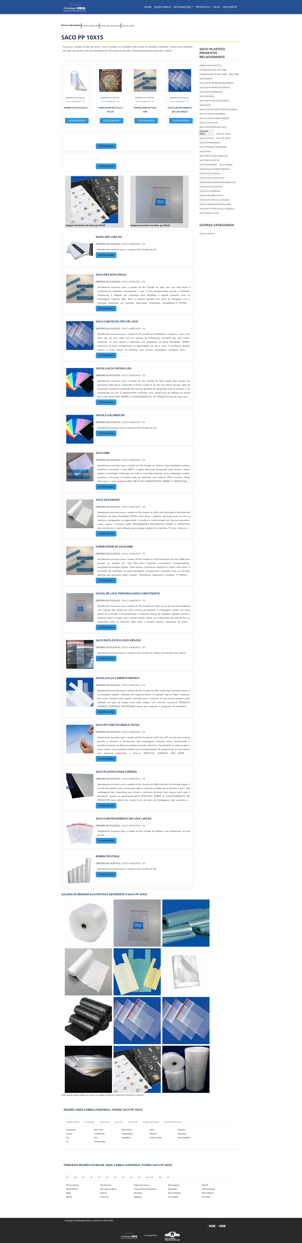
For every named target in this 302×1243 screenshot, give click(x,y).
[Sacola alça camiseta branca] (79, 704)
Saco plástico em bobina (212, 114)
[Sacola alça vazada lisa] (79, 394)
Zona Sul (119, 1122)
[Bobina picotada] (79, 882)
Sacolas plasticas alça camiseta (216, 209)
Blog (217, 7)
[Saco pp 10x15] (94, 199)
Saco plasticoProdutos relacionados (212, 53)
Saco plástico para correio (214, 118)
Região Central (72, 1122)
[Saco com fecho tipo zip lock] (79, 348)
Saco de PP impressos (211, 92)
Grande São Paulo (151, 1122)
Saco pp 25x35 (128, 26)
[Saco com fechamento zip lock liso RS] (79, 845)
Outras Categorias (216, 225)
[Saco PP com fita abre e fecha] (79, 751)
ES (83, 1177)
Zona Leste (133, 1122)
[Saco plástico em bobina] (88, 923)
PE (123, 1177)
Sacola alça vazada (209, 173)
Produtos (202, 7)
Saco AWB (234, 74)
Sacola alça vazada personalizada (217, 182)
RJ (67, 1177)
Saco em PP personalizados (214, 101)
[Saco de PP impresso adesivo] (186, 1020)
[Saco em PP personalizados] (88, 971)
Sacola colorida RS (90, 26)
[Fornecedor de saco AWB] (79, 573)
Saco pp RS (205, 151)
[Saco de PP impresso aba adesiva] (88, 1020)
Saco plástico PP (208, 123)
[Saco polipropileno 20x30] (186, 923)
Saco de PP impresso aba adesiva (216, 83)
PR (99, 1177)
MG (75, 1177)
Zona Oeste (105, 1122)
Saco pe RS (205, 105)
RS (115, 1177)
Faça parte (230, 7)
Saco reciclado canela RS (213, 156)
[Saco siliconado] (79, 526)
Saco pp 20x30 (223, 134)
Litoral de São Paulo (173, 1122)
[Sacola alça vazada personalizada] (137, 971)
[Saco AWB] (79, 479)
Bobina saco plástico (210, 65)
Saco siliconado (208, 165)
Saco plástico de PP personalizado (218, 109)
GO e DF (149, 1177)
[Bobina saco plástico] (137, 1020)
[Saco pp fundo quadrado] (137, 1069)
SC (107, 1177)
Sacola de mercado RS (211, 195)
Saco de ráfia (206, 96)
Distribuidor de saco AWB (212, 70)
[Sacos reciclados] (88, 1069)
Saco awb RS (206, 79)
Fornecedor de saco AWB (212, 74)
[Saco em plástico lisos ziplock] (79, 666)
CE (139, 1177)
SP (91, 1177)
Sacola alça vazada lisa (110, 26)
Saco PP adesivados (209, 143)
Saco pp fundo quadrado (212, 147)
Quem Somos (162, 7)
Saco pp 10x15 (203, 132)
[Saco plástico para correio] (79, 798)
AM (160, 1177)
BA (131, 1177)
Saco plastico (207, 234)
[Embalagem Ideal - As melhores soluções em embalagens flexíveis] (75, 7)
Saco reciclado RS (209, 160)
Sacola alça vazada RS (211, 187)
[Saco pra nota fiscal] (79, 301)
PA (168, 1177)
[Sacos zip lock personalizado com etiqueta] (79, 620)
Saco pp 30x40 (223, 138)
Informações (182, 7)
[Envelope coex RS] (79, 263)
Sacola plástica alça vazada (214, 200)
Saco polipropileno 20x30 (213, 127)
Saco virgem (225, 165)
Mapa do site (173, 1205)
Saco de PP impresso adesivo (214, 87)
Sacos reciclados (209, 213)
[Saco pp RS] (186, 971)
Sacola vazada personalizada (215, 204)
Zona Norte (89, 1122)
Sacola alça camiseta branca (214, 169)
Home (148, 8)
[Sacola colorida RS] (79, 441)
